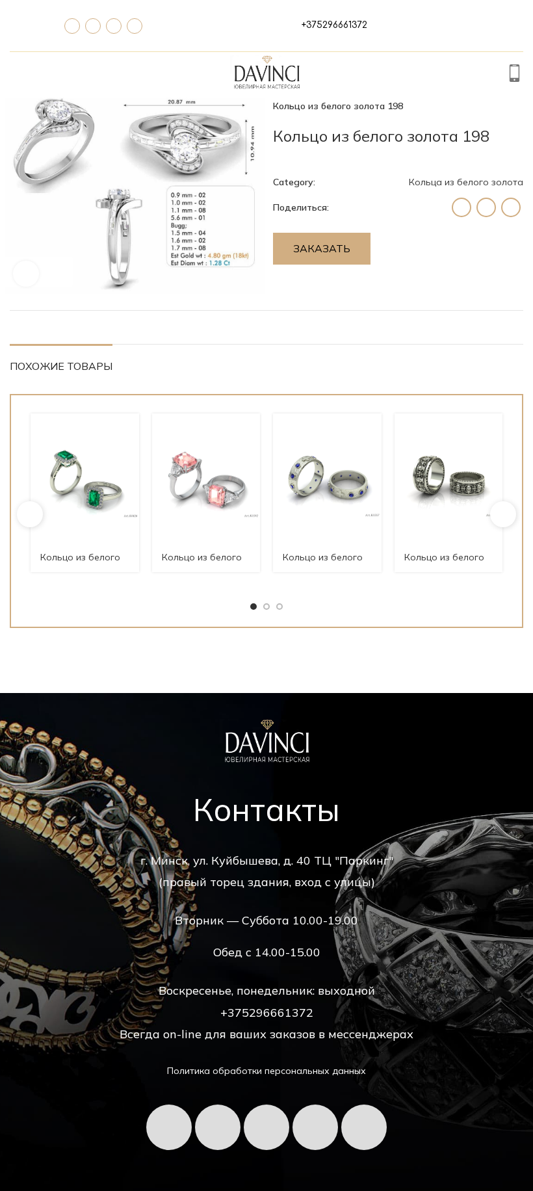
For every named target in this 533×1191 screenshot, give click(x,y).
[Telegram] (93, 26)
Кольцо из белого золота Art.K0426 (80, 563)
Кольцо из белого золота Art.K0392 (202, 563)
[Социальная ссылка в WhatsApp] (486, 207)
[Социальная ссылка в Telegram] (511, 207)
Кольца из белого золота (466, 182)
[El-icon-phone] (72, 26)
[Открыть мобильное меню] (17, 75)
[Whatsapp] (114, 26)
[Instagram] (364, 1127)
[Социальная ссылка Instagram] (461, 207)
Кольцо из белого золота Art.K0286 (444, 563)
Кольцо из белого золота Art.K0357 (323, 563)
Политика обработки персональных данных (266, 1071)
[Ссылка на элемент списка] (334, 25)
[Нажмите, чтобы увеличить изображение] (26, 274)
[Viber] (134, 26)
